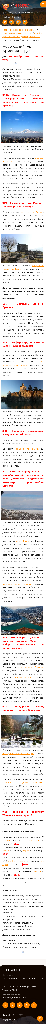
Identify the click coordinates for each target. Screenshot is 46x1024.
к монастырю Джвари (30, 667)
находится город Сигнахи (17, 584)
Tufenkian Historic (16, 861)
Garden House (33, 840)
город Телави (23, 541)
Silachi (6, 851)
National (12, 871)
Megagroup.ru (8, 1020)
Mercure (37, 871)
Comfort (7, 840)
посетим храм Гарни (31, 212)
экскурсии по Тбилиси (26, 449)
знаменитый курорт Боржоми (22, 783)
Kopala (26, 851)
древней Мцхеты (22, 677)
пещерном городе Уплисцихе (18, 753)
